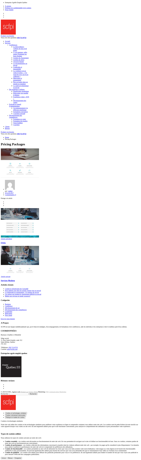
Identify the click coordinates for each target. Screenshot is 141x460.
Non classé (8, 315)
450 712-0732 (13, 347)
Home (7, 137)
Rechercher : (5, 394)
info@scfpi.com (12, 349)
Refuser (10, 458)
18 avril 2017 (9, 193)
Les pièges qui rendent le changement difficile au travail (23, 294)
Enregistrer (18, 458)
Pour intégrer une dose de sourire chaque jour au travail (23, 290)
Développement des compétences (16, 310)
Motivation (8, 313)
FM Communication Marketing (56, 392)
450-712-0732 (21, 38)
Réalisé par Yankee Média (29, 392)
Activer (4, 458)
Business (8, 304)
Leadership (8, 312)
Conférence (8, 306)
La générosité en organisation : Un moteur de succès (22, 292)
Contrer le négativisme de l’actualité (16, 289)
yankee (10, 191)
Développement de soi (12, 308)
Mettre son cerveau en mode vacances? (17, 296)
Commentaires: (10, 195)
